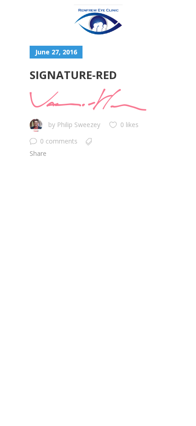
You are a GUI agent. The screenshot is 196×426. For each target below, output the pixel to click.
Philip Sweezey (78, 124)
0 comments (58, 141)
